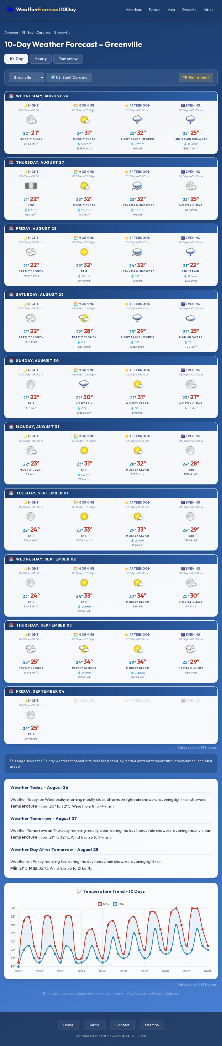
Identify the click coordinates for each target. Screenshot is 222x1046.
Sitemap (152, 1025)
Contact (122, 1025)
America (11, 32)
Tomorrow (68, 58)
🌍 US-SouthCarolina (69, 77)
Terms (94, 1025)
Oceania (189, 9)
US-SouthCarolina (35, 32)
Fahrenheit (196, 77)
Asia (171, 9)
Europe (155, 9)
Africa (209, 9)
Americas (134, 9)
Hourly (41, 58)
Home (68, 1025)
